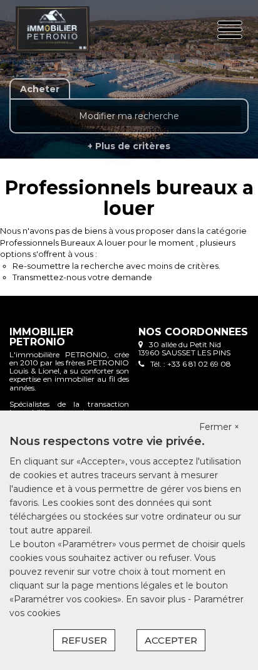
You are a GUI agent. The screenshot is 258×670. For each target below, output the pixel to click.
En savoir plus (157, 599)
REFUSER (84, 640)
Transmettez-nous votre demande (82, 277)
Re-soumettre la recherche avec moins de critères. (116, 266)
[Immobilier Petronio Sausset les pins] (55, 29)
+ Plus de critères (129, 146)
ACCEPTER (171, 640)
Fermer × (219, 426)
